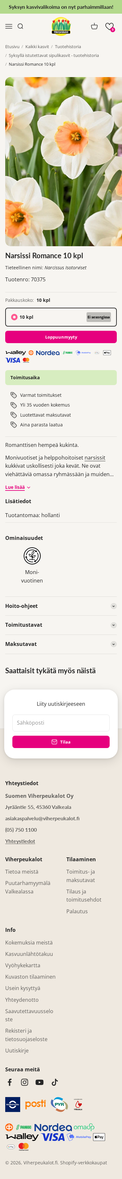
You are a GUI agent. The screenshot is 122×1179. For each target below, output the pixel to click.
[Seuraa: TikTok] (54, 1082)
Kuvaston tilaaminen (30, 976)
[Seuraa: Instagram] (24, 1082)
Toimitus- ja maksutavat (80, 876)
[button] (109, 26)
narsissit (95, 457)
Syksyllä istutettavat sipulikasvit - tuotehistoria (54, 55)
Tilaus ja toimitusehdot (84, 896)
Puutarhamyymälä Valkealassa (27, 887)
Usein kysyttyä (22, 988)
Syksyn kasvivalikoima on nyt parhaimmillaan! (61, 7)
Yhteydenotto (22, 999)
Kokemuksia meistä (29, 942)
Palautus (77, 911)
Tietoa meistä (21, 871)
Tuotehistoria (68, 46)
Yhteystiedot (20, 841)
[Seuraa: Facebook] (9, 1082)
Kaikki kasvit (37, 46)
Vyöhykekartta (22, 965)
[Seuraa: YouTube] (39, 1082)
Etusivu (12, 46)
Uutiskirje (17, 1050)
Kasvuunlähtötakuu (29, 954)
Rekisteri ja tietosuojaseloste (26, 1035)
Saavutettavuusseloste (29, 1015)
